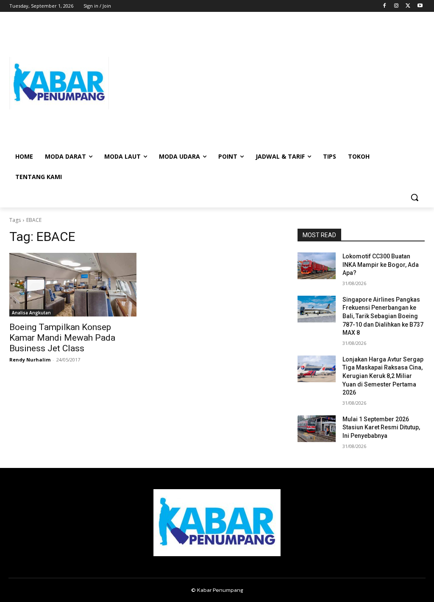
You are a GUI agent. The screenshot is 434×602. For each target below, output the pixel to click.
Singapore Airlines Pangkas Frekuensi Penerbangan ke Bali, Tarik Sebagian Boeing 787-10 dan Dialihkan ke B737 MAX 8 (382, 316)
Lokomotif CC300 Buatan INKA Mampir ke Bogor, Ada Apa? (380, 264)
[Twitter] (408, 6)
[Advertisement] (267, 83)
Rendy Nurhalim (29, 359)
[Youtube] (420, 6)
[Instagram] (396, 6)
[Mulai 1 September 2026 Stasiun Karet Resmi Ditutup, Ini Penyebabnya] (317, 428)
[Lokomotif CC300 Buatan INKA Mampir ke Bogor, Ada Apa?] (317, 265)
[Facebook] (384, 6)
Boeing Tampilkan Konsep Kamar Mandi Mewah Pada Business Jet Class (62, 337)
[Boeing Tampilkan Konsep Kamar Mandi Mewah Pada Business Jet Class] (72, 284)
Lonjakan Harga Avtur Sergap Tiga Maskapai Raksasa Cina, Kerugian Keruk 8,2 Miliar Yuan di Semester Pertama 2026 (382, 376)
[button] (414, 197)
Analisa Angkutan (31, 313)
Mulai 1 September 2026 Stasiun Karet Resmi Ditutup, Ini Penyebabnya (381, 427)
